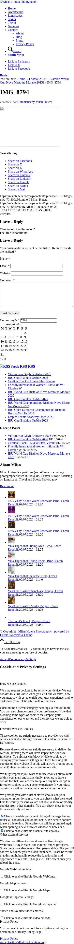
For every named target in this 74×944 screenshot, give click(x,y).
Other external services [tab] (14, 834)
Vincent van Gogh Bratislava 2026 (29, 374)
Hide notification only (32, 942)
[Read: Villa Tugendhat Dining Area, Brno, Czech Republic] (11, 542)
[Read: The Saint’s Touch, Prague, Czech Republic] (11, 617)
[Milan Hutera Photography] (18, 1)
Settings (31, 659)
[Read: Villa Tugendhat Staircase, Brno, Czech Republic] (11, 572)
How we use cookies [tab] (13, 683)
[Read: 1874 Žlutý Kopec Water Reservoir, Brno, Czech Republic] (11, 497)
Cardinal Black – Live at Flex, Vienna (31, 381)
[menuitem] (41, 8)
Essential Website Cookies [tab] (16, 728)
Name (5, 258)
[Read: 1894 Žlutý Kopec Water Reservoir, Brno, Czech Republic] (11, 527)
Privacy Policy (9, 938)
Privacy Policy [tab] (9, 921)
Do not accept (17, 659)
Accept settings (9, 942)
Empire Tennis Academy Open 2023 (30, 417)
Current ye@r (10, 320)
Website (5, 273)
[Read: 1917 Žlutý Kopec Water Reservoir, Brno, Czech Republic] (11, 512)
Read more (7, 486)
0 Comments (23, 102)
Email (5, 266)
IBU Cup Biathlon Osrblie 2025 (28, 399)
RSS (31, 366)
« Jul (3, 358)
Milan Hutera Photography (35, 631)
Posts (3, 75)
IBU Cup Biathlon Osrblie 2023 (28, 420)
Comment (7, 280)
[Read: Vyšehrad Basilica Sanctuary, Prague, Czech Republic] (11, 587)
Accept (4, 659)
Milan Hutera (44, 102)
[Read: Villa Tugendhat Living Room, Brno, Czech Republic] (11, 557)
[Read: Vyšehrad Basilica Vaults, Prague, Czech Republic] (11, 602)
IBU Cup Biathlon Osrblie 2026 (28, 377)
